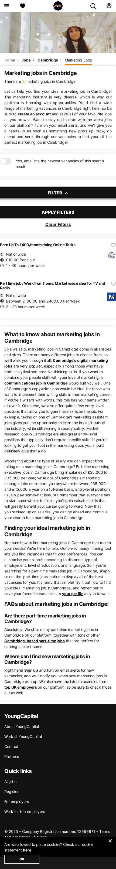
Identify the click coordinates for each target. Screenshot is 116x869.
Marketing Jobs (78, 60)
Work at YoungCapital (23, 736)
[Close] (110, 844)
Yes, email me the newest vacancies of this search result (60, 164)
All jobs (10, 781)
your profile (72, 593)
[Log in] (108, 6)
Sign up (31, 670)
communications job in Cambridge (35, 383)
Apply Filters (58, 212)
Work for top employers (24, 811)
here (27, 850)
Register (11, 791)
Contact (11, 746)
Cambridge (47, 60)
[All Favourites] (23, 6)
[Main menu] (6, 6)
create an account (34, 114)
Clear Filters (58, 224)
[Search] (95, 6)
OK (22, 859)
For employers (16, 801)
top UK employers (20, 687)
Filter (55, 192)
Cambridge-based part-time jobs (34, 640)
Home (9, 60)
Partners (11, 756)
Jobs (26, 60)
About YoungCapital (21, 726)
